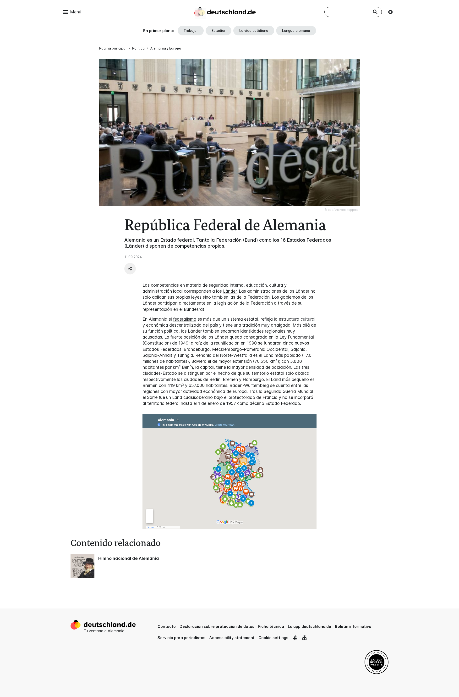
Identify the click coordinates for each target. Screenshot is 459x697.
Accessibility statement (232, 637)
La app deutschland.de (309, 626)
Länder (230, 291)
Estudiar (218, 30)
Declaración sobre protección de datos (217, 626)
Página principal (112, 48)
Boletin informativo (353, 626)
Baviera (199, 361)
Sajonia (298, 349)
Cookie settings (273, 637)
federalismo (184, 319)
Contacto (167, 626)
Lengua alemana (296, 30)
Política (138, 48)
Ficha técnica (271, 626)
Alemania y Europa (165, 48)
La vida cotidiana (253, 30)
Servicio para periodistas (181, 637)
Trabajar (191, 30)
